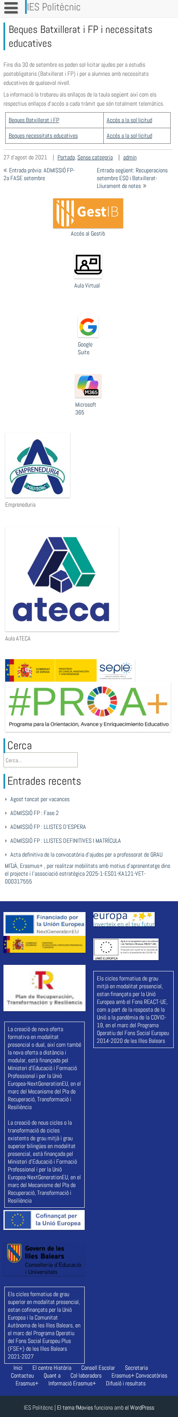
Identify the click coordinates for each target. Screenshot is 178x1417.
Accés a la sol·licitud (129, 120)
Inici (17, 1368)
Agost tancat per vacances (40, 799)
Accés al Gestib (88, 233)
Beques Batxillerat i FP (34, 120)
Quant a (52, 1375)
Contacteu (22, 1375)
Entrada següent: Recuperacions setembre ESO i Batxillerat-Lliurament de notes (132, 178)
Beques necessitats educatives (43, 135)
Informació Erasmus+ (72, 1383)
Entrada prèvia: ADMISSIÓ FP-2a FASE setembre (39, 174)
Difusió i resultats (126, 1383)
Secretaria (136, 1368)
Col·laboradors (86, 1375)
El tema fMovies (75, 1407)
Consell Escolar (98, 1368)
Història (62, 1368)
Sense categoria (95, 157)
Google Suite (85, 348)
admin (130, 157)
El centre (42, 1368)
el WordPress (139, 1407)
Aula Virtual (87, 285)
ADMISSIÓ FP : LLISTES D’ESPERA (48, 827)
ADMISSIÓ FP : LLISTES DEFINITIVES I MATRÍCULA (65, 840)
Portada (66, 157)
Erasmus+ (122, 1375)
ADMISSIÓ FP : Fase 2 (34, 813)
